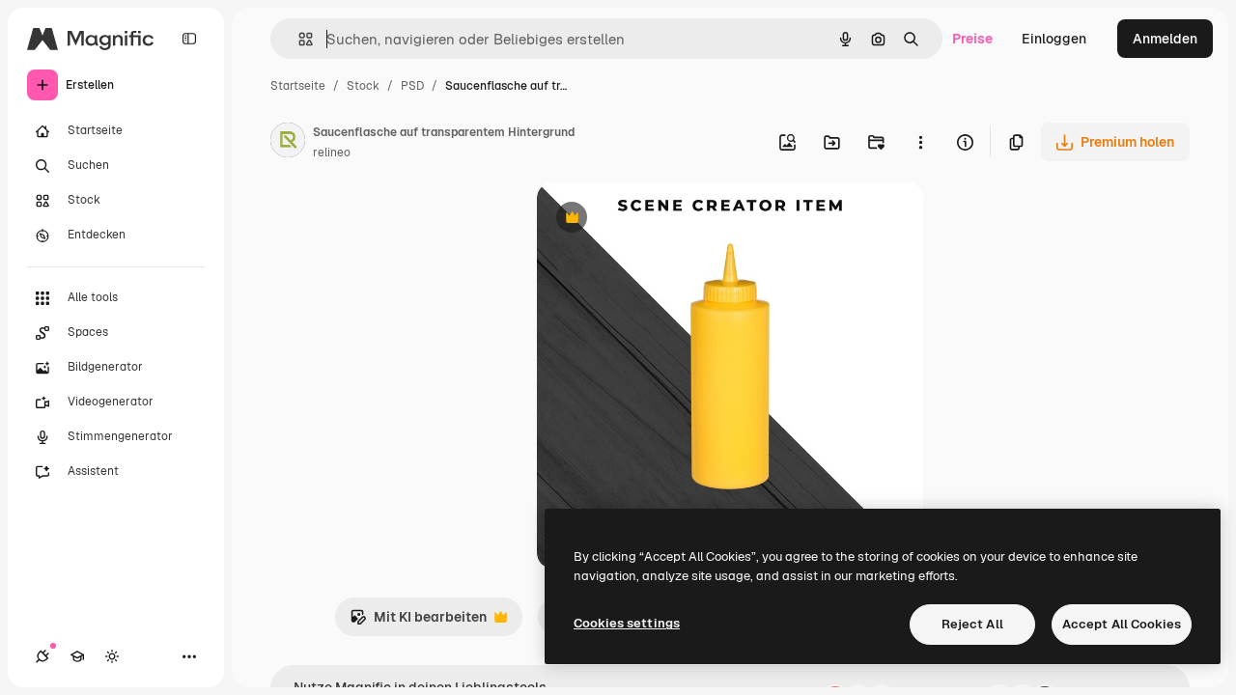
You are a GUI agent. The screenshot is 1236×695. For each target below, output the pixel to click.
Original (660, 219)
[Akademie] (77, 656)
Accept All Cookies (1121, 624)
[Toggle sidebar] (189, 38)
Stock (363, 86)
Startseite (297, 86)
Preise (972, 38)
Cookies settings (627, 623)
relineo (332, 152)
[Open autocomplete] (297, 39)
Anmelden (1165, 38)
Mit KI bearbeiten (418, 622)
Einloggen (1054, 38)
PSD (412, 86)
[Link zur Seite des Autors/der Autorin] (287, 143)
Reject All (972, 624)
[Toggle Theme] (112, 656)
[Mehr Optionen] (920, 142)
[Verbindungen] (42, 656)
